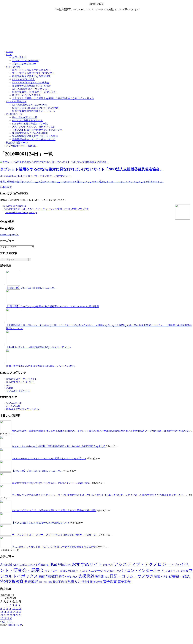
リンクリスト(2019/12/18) (25, 60)
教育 (106, 577)
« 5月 (2, 621)
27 (1, 618)
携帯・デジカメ (68, 576)
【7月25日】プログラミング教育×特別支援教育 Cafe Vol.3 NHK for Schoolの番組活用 (52, 306)
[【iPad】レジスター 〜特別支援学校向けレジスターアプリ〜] (13, 344)
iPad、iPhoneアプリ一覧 (24, 117)
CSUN (31, 564)
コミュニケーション (95, 570)
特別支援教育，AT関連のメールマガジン (34, 92)
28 (4, 618)
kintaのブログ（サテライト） (21, 379)
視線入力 (74, 581)
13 (1, 611)
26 (20, 615)
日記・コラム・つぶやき (132, 576)
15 (7, 611)
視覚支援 (87, 581)
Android (6, 564)
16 (10, 611)
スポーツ (114, 571)
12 (20, 608)
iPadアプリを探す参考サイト (27, 120)
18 (17, 611)
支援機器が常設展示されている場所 (31, 85)
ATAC (17, 564)
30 (10, 618)
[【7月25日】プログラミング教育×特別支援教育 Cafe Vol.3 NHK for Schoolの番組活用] (13, 303)
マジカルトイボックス (18, 390)
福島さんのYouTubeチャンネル (22, 409)
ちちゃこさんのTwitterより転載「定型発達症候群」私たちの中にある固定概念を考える (59, 446)
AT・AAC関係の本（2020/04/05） (30, 104)
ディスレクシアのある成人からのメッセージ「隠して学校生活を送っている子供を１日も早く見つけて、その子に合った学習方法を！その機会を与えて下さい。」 (100, 495)
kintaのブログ (96, 4)
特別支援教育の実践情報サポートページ (33, 111)
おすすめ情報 (13, 66)
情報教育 (51, 576)
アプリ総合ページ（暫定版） (21, 145)
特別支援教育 (12, 581)
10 (14, 608)
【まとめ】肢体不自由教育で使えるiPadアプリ (37, 130)
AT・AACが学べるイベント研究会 (30, 82)
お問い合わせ (19, 57)
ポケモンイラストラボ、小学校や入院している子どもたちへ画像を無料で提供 (54, 510)
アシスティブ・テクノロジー (142, 564)
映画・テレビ (163, 576)
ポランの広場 (13, 406)
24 (14, 615)
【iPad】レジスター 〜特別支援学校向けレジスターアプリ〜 (38, 347)
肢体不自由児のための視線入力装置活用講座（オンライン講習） (41, 366)
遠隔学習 (97, 582)
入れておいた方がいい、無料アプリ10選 (33, 127)
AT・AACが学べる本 (23, 79)
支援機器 (86, 576)
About (9, 54)
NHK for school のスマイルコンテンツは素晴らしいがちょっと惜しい (49, 458)
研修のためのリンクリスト (26, 95)
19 (20, 611)
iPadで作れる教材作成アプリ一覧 (30, 123)
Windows (64, 564)
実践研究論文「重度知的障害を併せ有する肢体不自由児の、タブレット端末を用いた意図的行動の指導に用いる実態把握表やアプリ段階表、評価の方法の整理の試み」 (102, 431)
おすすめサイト (87, 564)
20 (1, 615)
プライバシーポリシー (24, 63)
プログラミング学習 (176, 571)
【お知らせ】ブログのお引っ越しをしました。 (31, 287)
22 (7, 615)
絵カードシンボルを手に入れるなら (31, 70)
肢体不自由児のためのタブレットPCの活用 (35, 108)
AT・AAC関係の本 (16, 101)
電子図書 (110, 581)
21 (4, 615)
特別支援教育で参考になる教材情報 (31, 76)
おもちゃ (108, 564)
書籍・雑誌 (181, 576)
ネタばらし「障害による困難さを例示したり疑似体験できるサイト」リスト (53, 98)
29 (7, 618)
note (8, 385)
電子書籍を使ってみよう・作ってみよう (33, 139)
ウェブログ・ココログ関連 (60, 571)
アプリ (175, 564)
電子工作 (124, 581)
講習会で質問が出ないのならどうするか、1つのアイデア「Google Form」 (51, 483)
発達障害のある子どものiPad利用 (30, 133)
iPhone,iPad (46, 564)
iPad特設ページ (14, 114)
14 (4, 611)
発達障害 (31, 581)
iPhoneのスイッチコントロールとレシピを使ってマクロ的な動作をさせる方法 (54, 547)
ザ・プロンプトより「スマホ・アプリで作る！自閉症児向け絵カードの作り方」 (55, 535)
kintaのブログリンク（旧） (20, 382)
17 (14, 611)
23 (10, 615)
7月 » (10, 621)
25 (17, 615)
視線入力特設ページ (17, 142)
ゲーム (78, 571)
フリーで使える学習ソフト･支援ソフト (33, 73)
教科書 (99, 576)
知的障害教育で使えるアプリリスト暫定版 (35, 136)
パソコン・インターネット (141, 571)
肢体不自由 (59, 581)
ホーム (9, 51)
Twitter (9, 387)
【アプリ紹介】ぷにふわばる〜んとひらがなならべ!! (40, 522)
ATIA (24, 564)
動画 (41, 576)
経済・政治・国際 (45, 582)
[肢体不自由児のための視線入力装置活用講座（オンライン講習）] (13, 363)
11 (17, 608)
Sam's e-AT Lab (13, 403)
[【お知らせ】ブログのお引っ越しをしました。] (13, 285)
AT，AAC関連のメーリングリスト (30, 89)
